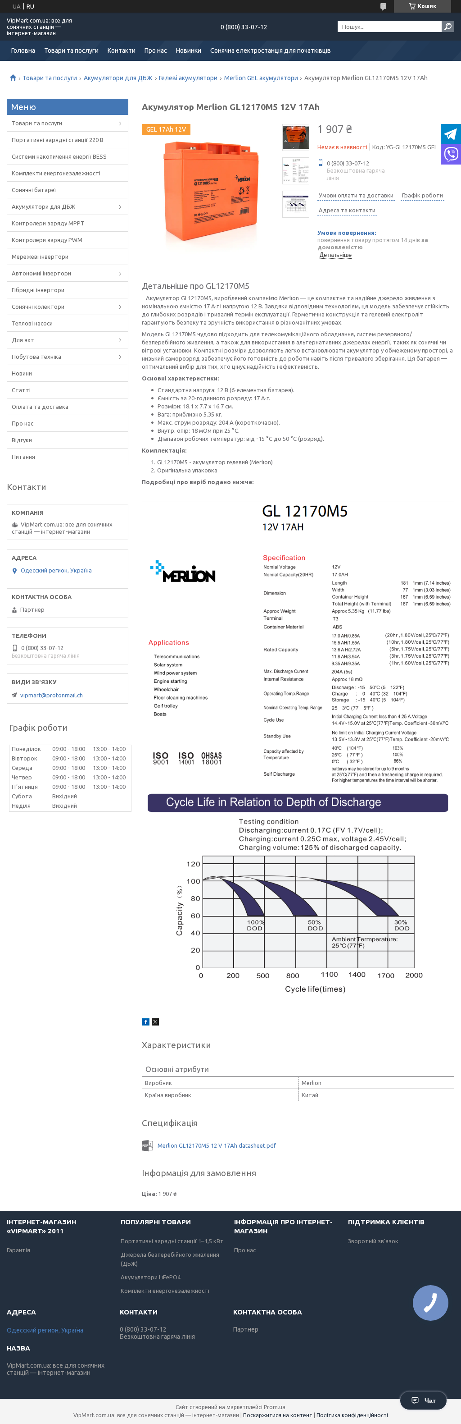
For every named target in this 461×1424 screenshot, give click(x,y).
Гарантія (18, 1250)
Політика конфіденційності (352, 1415)
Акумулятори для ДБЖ (118, 78)
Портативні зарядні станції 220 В (58, 140)
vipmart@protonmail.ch (51, 695)
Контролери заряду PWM (47, 240)
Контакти (122, 50)
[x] (155, 1023)
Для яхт (23, 340)
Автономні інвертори (41, 273)
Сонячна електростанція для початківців (270, 50)
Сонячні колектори (38, 306)
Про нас (156, 50)
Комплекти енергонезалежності (56, 173)
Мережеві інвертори (40, 256)
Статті (21, 390)
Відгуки (22, 440)
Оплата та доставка (40, 406)
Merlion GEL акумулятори (261, 78)
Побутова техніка (36, 356)
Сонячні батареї (34, 190)
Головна (23, 50)
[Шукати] (448, 26)
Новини (22, 373)
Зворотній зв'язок (373, 1241)
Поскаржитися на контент (277, 1415)
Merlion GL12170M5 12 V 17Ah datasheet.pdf (217, 1145)
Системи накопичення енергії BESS (59, 156)
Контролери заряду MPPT (48, 223)
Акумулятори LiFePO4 (151, 1277)
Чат (430, 1400)
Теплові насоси (32, 323)
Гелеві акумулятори (188, 78)
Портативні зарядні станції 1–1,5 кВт (172, 1241)
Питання (23, 456)
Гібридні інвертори (38, 290)
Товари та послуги (71, 50)
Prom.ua (274, 1407)
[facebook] (145, 1023)
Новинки (188, 50)
